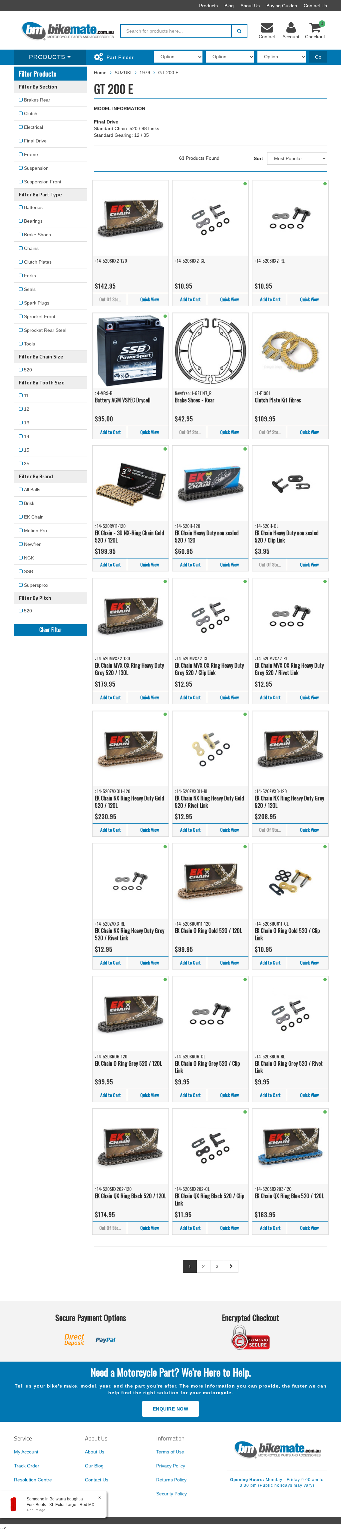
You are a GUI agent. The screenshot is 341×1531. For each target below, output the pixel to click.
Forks (30, 275)
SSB (28, 571)
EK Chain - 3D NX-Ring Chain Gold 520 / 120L (129, 536)
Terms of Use (170, 1451)
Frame (31, 154)
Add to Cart (190, 299)
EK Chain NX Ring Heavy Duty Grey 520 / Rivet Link (129, 934)
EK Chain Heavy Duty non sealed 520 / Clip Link (287, 536)
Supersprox (36, 585)
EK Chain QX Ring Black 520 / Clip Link (209, 1199)
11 (26, 395)
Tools (29, 343)
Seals (30, 289)
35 (26, 463)
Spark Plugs (36, 303)
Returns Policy (171, 1479)
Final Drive (35, 140)
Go (318, 57)
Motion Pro (35, 530)
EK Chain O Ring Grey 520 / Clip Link (207, 1067)
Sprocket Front (39, 316)
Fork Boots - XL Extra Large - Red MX (60, 1504)
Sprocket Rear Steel (45, 330)
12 (26, 409)
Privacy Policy (170, 1465)
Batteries (33, 207)
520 (28, 369)
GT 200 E (168, 72)
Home (100, 72)
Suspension (36, 168)
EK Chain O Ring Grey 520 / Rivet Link (289, 1067)
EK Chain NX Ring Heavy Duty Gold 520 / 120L (129, 801)
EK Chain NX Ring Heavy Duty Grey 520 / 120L (289, 801)
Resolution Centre (33, 1479)
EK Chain (34, 517)
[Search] (239, 31)
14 (26, 436)
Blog (229, 5)
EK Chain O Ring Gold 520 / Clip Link (287, 934)
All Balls (32, 489)
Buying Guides (281, 5)
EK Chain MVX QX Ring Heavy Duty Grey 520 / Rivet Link (289, 669)
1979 (145, 72)
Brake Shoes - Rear (194, 400)
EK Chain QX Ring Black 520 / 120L (130, 1196)
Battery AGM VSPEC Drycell (123, 400)
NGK (29, 557)
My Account (26, 1451)
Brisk (29, 503)
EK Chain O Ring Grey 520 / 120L (128, 1063)
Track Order (26, 1465)
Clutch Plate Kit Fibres (278, 400)
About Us (250, 5)
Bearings (33, 221)
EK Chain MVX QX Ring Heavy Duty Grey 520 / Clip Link (209, 669)
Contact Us (315, 5)
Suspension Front (42, 181)
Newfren (33, 544)
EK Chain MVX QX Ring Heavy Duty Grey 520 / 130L (129, 669)
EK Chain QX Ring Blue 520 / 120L (289, 1196)
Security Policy (171, 1493)
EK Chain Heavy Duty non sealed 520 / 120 (207, 536)
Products (208, 5)
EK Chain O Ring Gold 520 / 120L (208, 930)
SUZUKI (123, 72)
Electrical (33, 127)
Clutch (30, 113)
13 (26, 422)
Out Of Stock (110, 299)
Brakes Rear (37, 100)
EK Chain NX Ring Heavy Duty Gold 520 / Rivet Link (209, 801)
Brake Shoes (37, 234)
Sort (258, 158)
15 (26, 450)
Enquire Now (170, 1409)
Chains (31, 248)
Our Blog (94, 1465)
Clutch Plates (38, 262)
